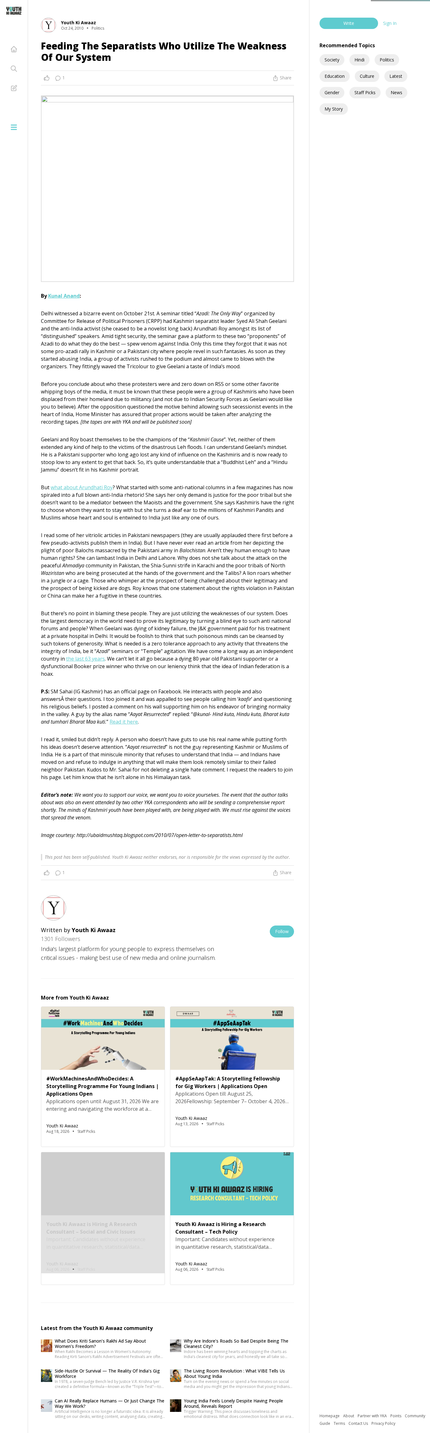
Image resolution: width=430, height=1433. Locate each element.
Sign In (390, 23)
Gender (332, 92)
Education (335, 76)
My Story (334, 109)
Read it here (124, 721)
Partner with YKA (373, 1416)
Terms (340, 1423)
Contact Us (358, 1423)
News (396, 92)
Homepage (330, 1416)
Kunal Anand (64, 295)
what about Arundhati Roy (82, 487)
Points (396, 1416)
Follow (282, 931)
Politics (387, 60)
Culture (367, 76)
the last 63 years (85, 658)
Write (348, 23)
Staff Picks (365, 92)
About (349, 1416)
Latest (395, 76)
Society (332, 60)
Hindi (359, 60)
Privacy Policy (383, 1423)
